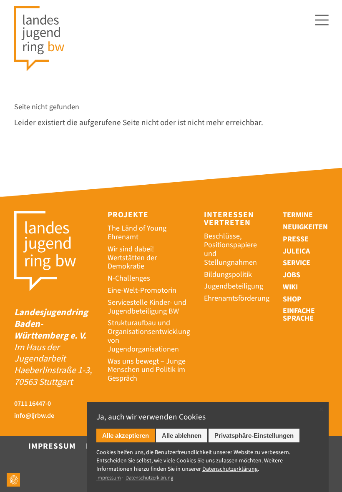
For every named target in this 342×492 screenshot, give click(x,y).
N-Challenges (129, 278)
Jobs (291, 275)
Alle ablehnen (181, 435)
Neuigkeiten (305, 227)
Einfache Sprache (299, 315)
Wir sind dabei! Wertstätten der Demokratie (132, 258)
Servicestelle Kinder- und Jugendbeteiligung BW (147, 306)
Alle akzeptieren (125, 435)
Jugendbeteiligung (233, 286)
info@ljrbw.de (34, 416)
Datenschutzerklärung (149, 478)
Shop (292, 299)
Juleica (296, 251)
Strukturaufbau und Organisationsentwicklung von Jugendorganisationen (149, 336)
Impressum (52, 446)
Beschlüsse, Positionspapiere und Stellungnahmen (230, 249)
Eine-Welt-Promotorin (142, 290)
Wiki (290, 287)
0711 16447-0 (32, 403)
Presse (296, 239)
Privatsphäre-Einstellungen (254, 435)
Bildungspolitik (228, 274)
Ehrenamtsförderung (236, 298)
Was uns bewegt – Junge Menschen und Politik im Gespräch (147, 370)
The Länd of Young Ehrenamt (137, 232)
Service (296, 263)
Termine (298, 215)
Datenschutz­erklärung (230, 469)
